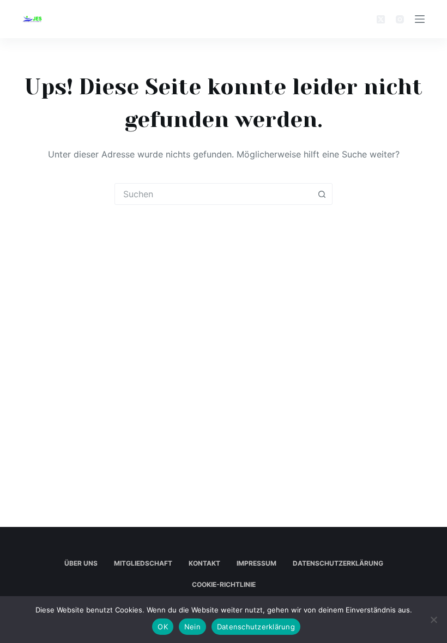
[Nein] (433, 619)
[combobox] (213, 194)
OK (163, 626)
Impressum (256, 563)
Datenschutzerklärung (338, 563)
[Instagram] (400, 19)
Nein (192, 626)
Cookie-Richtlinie (224, 584)
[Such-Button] (321, 194)
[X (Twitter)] (381, 19)
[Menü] (420, 19)
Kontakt (204, 563)
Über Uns (81, 563)
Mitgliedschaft (143, 563)
